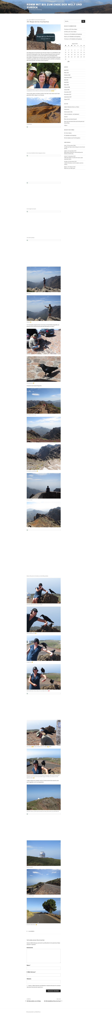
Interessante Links (68, 111)
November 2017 (67, 94)
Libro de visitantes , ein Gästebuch (71, 114)
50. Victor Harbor (73, 29)
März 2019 (66, 72)
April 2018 (66, 82)
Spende (66, 116)
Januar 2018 (66, 89)
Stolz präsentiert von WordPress (33, 1011)
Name (28, 965)
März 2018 (66, 84)
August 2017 (67, 99)
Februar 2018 (67, 87)
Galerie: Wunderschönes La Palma (71, 107)
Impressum (66, 109)
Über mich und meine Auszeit (70, 119)
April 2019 (66, 70)
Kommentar (30, 947)
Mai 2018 (66, 79)
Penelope (42, 19)
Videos (65, 125)
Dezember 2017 (67, 92)
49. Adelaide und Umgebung (76, 34)
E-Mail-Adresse (31, 972)
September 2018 (67, 77)
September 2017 (67, 96)
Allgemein (31, 931)
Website (29, 978)
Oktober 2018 (67, 75)
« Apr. (68, 61)
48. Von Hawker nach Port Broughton (72, 137)
